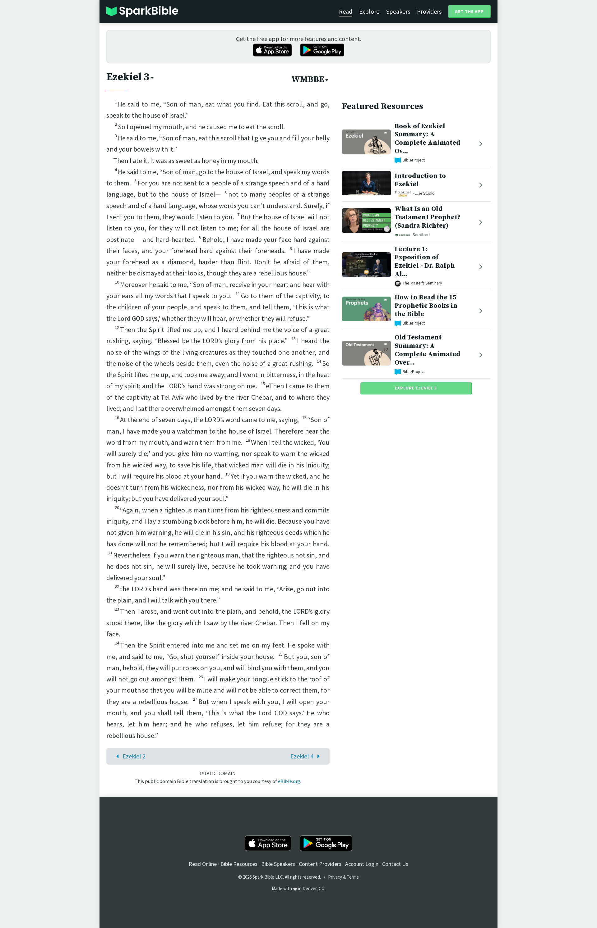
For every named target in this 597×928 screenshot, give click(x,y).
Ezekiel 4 (301, 756)
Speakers (398, 11)
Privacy (335, 877)
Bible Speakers (278, 863)
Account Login (361, 863)
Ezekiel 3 (127, 77)
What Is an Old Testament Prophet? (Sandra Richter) (427, 217)
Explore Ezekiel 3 (416, 388)
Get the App (469, 11)
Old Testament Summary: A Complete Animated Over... (427, 350)
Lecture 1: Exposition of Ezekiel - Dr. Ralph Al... (425, 261)
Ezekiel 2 (134, 756)
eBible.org (289, 781)
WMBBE (307, 79)
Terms (353, 877)
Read (345, 11)
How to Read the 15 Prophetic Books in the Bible (426, 306)
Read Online (203, 863)
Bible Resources (238, 863)
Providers (429, 11)
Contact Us (395, 863)
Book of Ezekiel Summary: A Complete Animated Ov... (427, 138)
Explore (369, 11)
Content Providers (320, 863)
